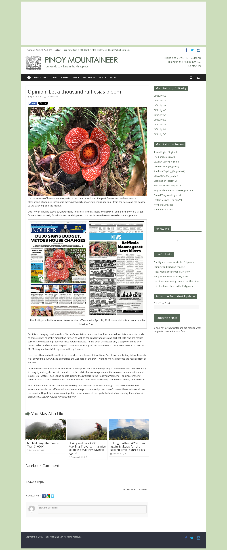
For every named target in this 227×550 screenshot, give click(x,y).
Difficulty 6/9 (160, 119)
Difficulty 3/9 (160, 105)
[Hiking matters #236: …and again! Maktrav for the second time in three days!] (129, 421)
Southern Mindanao (163, 209)
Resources (89, 77)
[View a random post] (198, 77)
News (54, 77)
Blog (113, 77)
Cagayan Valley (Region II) (166, 161)
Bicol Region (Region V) (165, 180)
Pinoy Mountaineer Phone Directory (172, 271)
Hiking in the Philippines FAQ (185, 62)
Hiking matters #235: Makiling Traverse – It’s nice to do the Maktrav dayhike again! (87, 448)
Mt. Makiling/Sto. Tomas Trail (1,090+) (43, 444)
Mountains (41, 77)
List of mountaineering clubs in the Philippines (176, 281)
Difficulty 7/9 (160, 124)
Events (65, 77)
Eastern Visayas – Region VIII (168, 199)
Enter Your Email (162, 303)
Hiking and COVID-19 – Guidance (183, 58)
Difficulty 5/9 (160, 114)
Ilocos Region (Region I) (165, 152)
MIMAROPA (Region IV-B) (166, 176)
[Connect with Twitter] (52, 496)
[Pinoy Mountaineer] (71, 58)
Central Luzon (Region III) (166, 166)
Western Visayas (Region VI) (167, 185)
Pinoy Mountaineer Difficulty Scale (171, 276)
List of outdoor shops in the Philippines (173, 286)
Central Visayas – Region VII (167, 195)
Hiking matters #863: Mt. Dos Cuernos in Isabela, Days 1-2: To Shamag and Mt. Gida (105, 49)
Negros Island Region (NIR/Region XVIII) (173, 190)
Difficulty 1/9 (160, 95)
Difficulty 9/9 (160, 134)
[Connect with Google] (48, 496)
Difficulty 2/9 (160, 100)
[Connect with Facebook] (44, 496)
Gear (76, 77)
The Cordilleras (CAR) (164, 156)
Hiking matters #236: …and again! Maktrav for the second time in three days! (128, 446)
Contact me (195, 66)
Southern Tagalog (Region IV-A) (169, 171)
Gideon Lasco (52, 96)
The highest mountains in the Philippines (174, 262)
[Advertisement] (113, 23)
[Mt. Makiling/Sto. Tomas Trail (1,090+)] (45, 421)
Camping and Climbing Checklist (169, 266)
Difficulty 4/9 (160, 110)
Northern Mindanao (163, 204)
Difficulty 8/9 (160, 129)
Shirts (102, 77)
